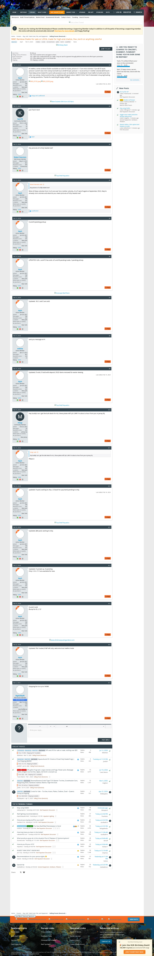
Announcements (46, 932)
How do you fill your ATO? (25, 844)
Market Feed (70, 12)
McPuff (106, 840)
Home (14, 12)
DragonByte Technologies (95, 952)
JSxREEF (19, 766)
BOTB (108, 12)
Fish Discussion (124, 130)
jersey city (24, 432)
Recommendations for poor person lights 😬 (32, 856)
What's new (42, 12)
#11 (109, 448)
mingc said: (33, 452)
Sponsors (99, 12)
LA (26, 358)
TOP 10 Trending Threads (22, 804)
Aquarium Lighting (48, 816)
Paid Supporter (16, 944)
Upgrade (82, 12)
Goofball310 (104, 822)
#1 (109, 65)
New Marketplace (57, 12)
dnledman (20, 755)
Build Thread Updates (27, 17)
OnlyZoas (105, 853)
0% (19, 439)
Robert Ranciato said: (36, 184)
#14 (109, 565)
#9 (109, 369)
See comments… (135, 80)
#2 (109, 106)
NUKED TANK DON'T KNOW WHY (28, 850)
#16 (109, 644)
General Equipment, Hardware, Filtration (49, 867)
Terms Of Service (75, 932)
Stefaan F (105, 847)
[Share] (107, 65)
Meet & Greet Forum (126, 105)
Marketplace (15, 932)
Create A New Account (77, 944)
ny (26, 128)
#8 (109, 336)
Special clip (20, 865)
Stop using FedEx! (23, 808)
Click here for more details (64, 31)
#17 (109, 683)
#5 (109, 218)
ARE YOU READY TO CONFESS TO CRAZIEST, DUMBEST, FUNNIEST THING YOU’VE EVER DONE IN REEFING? (128, 52)
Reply (108, 92)
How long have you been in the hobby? (30, 832)
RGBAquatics (21, 798)
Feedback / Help (46, 936)
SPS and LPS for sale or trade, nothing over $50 (61, 750)
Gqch (21, 42)
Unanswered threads (53, 17)
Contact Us (106, 941)
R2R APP (90, 12)
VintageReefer (104, 828)
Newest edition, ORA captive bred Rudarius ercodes (129, 125)
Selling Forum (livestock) (39, 755)
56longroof (104, 810)
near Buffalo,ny (22, 709)
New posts (15, 17)
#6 (109, 256)
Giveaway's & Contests (48, 940)
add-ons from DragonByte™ (72, 952)
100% (19, 94)
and (38, 95)
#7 (109, 297)
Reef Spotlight (46, 944)
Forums (32, 12)
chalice (38, 42)
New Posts (124, 88)
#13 (109, 527)
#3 (109, 144)
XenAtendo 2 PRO (16, 954)
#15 (109, 603)
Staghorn (105, 783)
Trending (75, 17)
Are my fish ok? (124, 92)
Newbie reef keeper (127, 100)
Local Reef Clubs (16, 936)
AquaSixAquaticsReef (23, 816)
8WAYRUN (36, 954)
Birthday (23, 12)
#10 (109, 410)
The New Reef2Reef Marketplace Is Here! (47, 826)
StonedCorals (21, 840)
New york (24, 87)
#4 (109, 180)
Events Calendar (75, 936)
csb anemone (51, 42)
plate (57, 42)
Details (106, 952)
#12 (109, 486)
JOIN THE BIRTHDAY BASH (134, 952)
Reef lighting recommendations (27, 814)
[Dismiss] (141, 22)
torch (62, 42)
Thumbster (104, 816)
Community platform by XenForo (28, 952)
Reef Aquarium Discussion (47, 810)
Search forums (84, 17)
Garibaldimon (21, 867)
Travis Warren (21, 777)
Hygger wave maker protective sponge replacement (128, 115)
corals (43, 42)
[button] (17, 12)
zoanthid (67, 42)
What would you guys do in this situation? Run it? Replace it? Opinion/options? (43, 838)
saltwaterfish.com (22, 834)
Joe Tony (19, 852)
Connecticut (23, 166)
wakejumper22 (21, 810)
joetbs (19, 787)
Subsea (106, 861)
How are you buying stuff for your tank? (30, 820)
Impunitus (20, 846)
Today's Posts (65, 17)
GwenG (19, 859)
